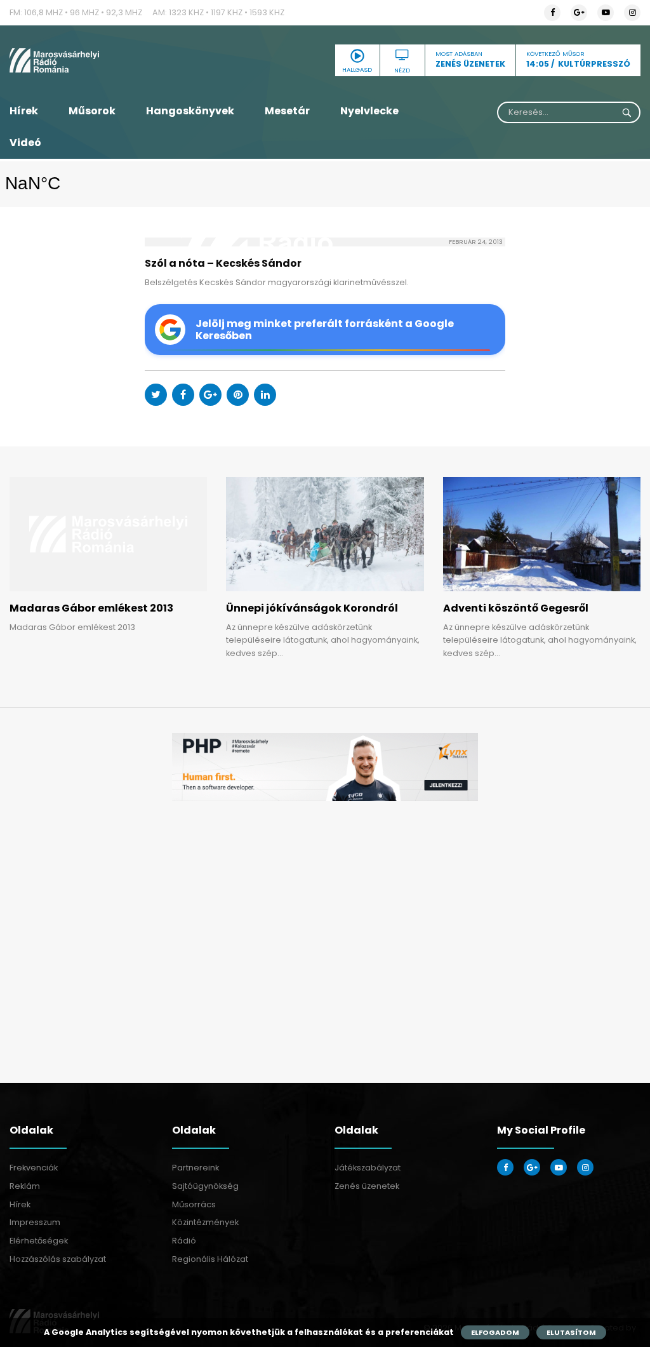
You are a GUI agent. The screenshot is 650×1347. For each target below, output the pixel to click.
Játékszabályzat (368, 1167)
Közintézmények (205, 1222)
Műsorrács (194, 1204)
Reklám (25, 1186)
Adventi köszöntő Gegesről (515, 608)
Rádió (184, 1240)
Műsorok (92, 111)
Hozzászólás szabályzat (58, 1259)
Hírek (24, 111)
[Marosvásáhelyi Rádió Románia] (108, 60)
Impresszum (35, 1222)
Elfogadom (495, 1332)
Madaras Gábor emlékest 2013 (91, 608)
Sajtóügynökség (205, 1186)
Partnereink (195, 1167)
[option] (325, 767)
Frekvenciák (34, 1167)
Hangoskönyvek (190, 111)
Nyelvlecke (369, 111)
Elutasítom (571, 1332)
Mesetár (287, 111)
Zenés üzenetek (367, 1186)
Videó (25, 142)
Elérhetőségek (39, 1240)
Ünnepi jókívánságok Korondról (312, 608)
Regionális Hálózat (210, 1259)
